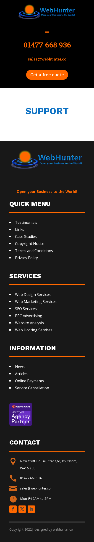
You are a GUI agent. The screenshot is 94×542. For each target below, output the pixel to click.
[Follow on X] (22, 509)
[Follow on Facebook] (13, 509)
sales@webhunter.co (35, 488)
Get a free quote (47, 74)
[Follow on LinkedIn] (31, 509)
